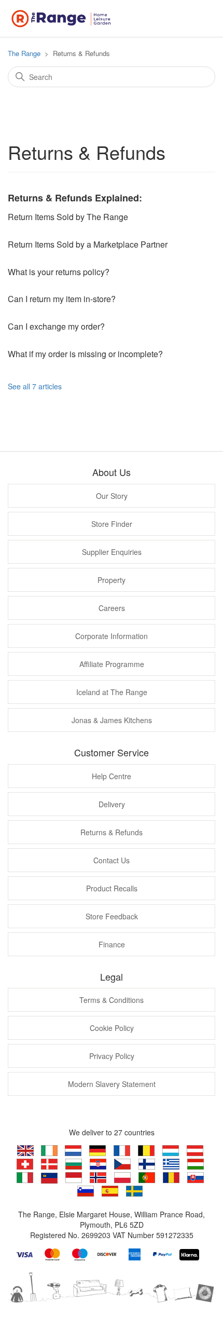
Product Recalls (111, 888)
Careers (112, 608)
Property (111, 580)
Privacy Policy (111, 1056)
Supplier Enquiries (112, 552)
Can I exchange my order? (56, 326)
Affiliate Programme (111, 664)
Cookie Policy (112, 1028)
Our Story (112, 496)
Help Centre (111, 776)
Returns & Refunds (111, 832)
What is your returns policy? (58, 272)
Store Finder (111, 524)
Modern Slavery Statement (112, 1084)
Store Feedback (112, 916)
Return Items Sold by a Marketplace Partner (88, 244)
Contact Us (111, 860)
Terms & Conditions (111, 1000)
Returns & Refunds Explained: (75, 198)
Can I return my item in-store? (62, 299)
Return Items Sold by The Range (68, 217)
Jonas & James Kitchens (112, 720)
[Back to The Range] (63, 17)
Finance (112, 944)
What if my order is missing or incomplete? (85, 354)
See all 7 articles (35, 386)
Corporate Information (111, 636)
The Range (24, 53)
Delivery (112, 804)
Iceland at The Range (111, 692)
